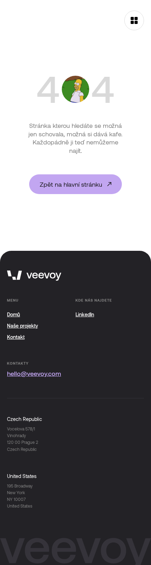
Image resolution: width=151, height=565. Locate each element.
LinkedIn (85, 314)
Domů (13, 314)
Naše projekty (22, 326)
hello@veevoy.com (34, 373)
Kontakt (16, 337)
